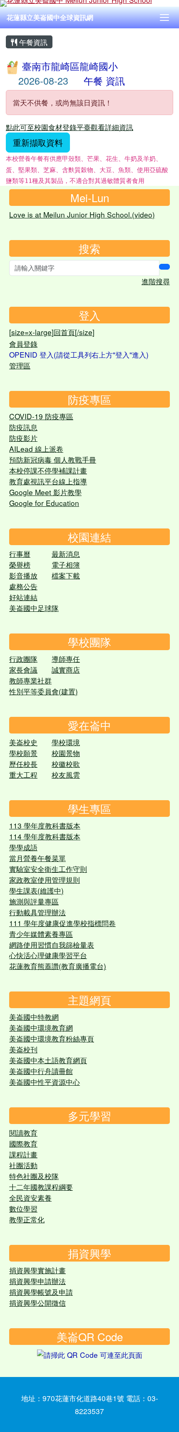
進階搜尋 (156, 281)
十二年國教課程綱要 (41, 1187)
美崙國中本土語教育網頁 (48, 1060)
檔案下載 (66, 575)
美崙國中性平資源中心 (44, 1082)
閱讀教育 (23, 1132)
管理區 (19, 365)
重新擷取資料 (38, 142)
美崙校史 (23, 742)
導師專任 (66, 658)
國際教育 (23, 1143)
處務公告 (23, 586)
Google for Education (44, 503)
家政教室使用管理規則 (44, 879)
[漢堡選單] (164, 17)
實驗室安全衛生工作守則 (48, 869)
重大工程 (23, 774)
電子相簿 (66, 564)
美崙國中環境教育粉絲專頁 (51, 1038)
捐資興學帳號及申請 (41, 1292)
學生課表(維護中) (36, 890)
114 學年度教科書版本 (44, 836)
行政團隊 (23, 658)
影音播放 (23, 575)
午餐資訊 (32, 42)
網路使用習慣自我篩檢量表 (51, 944)
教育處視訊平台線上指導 (48, 481)
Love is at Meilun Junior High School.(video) (82, 214)
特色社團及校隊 (34, 1176)
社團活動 (23, 1165)
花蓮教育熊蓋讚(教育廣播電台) (57, 966)
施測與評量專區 (34, 901)
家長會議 (23, 669)
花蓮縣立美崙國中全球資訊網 (50, 17)
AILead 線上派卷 (36, 448)
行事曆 (19, 553)
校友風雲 (66, 774)
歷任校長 (23, 764)
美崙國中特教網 (34, 1016)
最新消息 (66, 553)
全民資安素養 (30, 1197)
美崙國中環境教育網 (41, 1027)
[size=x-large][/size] (51, 332)
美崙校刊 (23, 1049)
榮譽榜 (19, 564)
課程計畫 (23, 1154)
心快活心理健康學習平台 (48, 955)
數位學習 (23, 1208)
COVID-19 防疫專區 (41, 416)
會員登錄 (23, 343)
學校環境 (66, 742)
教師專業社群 (30, 680)
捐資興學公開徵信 (37, 1302)
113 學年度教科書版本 (44, 825)
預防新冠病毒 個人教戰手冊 (52, 459)
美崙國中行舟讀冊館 (41, 1071)
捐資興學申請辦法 (37, 1281)
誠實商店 (66, 669)
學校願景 (23, 753)
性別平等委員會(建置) (43, 691)
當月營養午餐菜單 (37, 858)
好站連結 (23, 597)
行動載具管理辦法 (37, 912)
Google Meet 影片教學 (45, 492)
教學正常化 (27, 1219)
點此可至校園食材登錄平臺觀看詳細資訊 (69, 127)
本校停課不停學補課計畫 (48, 470)
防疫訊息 (23, 427)
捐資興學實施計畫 (37, 1270)
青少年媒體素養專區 (41, 934)
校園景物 (66, 753)
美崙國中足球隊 (34, 608)
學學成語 (23, 847)
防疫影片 (23, 438)
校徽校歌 (66, 764)
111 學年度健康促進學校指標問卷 (62, 923)
